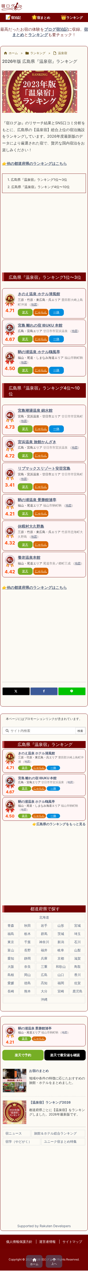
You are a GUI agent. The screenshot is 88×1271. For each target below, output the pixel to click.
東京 (11, 942)
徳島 (27, 983)
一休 (56, 312)
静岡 (27, 958)
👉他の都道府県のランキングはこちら (34, 163)
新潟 (60, 942)
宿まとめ (40, 17)
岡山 (27, 975)
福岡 (60, 983)
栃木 (27, 934)
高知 (44, 983)
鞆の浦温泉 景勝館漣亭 (37, 499)
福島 (11, 934)
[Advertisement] (44, 230)
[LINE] (71, 691)
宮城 (77, 925)
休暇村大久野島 (31, 526)
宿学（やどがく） (18, 1141)
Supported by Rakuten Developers (44, 1226)
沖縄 (44, 999)
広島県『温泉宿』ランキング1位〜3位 (37, 180)
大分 (44, 991)
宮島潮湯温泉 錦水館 (35, 410)
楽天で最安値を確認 (65, 1055)
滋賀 (77, 958)
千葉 (27, 942)
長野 (27, 950)
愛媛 (11, 983)
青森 (11, 925)
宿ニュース (13, 1133)
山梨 (77, 950)
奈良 (27, 966)
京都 (60, 958)
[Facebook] (44, 691)
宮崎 (60, 991)
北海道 (44, 917)
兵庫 (44, 958)
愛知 (11, 958)
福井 (44, 950)
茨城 (60, 934)
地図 (34, 304)
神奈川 (44, 942)
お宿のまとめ (39, 1071)
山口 (60, 975)
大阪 (11, 966)
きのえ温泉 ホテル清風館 (39, 293)
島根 (11, 975)
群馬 (44, 934)
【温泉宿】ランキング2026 (50, 1102)
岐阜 (60, 950)
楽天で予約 (23, 1055)
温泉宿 (62, 53)
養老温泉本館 (29, 557)
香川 (77, 975)
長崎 (11, 991)
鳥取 (77, 966)
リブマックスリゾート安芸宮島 (44, 468)
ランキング (72, 17)
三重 (44, 966)
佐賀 (77, 983)
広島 (44, 975)
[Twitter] (16, 691)
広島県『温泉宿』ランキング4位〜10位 (39, 187)
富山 (11, 950)
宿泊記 (13, 17)
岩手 (44, 925)
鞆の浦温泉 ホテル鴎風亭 (39, 351)
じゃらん (41, 312)
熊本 (27, 991)
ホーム (13, 53)
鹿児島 (77, 991)
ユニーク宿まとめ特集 (60, 1141)
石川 (77, 942)
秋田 (27, 925)
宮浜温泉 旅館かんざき (37, 441)
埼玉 (77, 934)
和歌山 (61, 966)
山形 (60, 925)
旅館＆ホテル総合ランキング (55, 1133)
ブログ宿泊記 (56, 29)
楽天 (25, 312)
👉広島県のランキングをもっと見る (59, 824)
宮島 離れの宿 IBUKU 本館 (40, 325)
